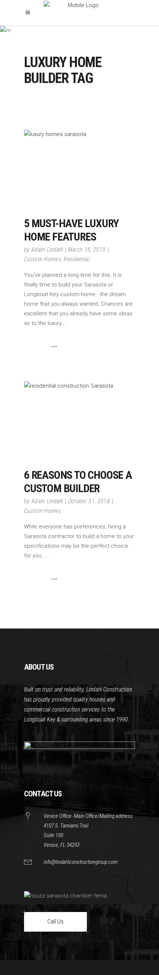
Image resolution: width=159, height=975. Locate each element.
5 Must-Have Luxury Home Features (71, 230)
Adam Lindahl (47, 249)
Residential (76, 259)
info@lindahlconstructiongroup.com (81, 862)
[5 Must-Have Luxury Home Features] (79, 167)
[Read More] (40, 346)
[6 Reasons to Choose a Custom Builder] (79, 418)
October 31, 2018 (89, 501)
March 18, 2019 (86, 249)
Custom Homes (42, 259)
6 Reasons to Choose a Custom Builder (78, 481)
